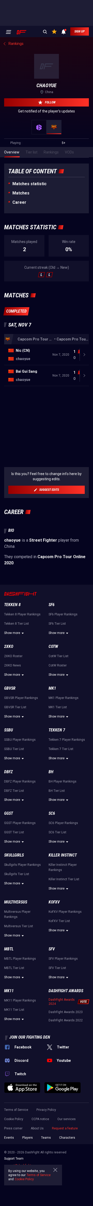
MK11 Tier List (14, 1010)
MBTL (8, 949)
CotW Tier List (58, 656)
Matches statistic (29, 183)
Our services (66, 1119)
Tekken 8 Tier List (16, 623)
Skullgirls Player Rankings (22, 865)
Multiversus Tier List (18, 926)
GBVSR (10, 688)
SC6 (52, 813)
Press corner (13, 1128)
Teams (46, 1137)
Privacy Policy (46, 1110)
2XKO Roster (13, 656)
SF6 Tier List (57, 623)
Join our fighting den (29, 1037)
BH (51, 771)
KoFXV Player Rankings (65, 912)
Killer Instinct (63, 855)
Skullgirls (14, 855)
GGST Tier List (14, 832)
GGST (8, 813)
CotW (53, 646)
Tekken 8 (12, 604)
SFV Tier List (57, 968)
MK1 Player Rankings (64, 698)
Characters (67, 1137)
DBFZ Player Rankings (20, 781)
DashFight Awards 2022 (66, 1020)
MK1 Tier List (58, 707)
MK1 (52, 688)
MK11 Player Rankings (20, 1000)
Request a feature (65, 1128)
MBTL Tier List (14, 968)
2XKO (8, 646)
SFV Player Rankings (63, 958)
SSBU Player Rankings (20, 739)
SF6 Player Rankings (63, 614)
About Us (37, 1128)
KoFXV (54, 902)
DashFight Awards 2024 (62, 1002)
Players (27, 1137)
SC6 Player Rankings (63, 823)
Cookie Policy (13, 1119)
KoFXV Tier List (59, 921)
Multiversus (15, 902)
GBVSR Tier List (15, 707)
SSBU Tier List (14, 749)
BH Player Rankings (62, 781)
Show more (12, 633)
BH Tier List (57, 791)
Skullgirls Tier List (16, 874)
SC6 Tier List (57, 832)
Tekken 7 (57, 730)
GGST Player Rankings (20, 823)
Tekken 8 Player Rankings (22, 614)
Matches (20, 193)
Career (19, 202)
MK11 (9, 990)
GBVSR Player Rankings (21, 698)
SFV (52, 949)
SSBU (8, 730)
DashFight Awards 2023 (66, 1012)
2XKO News (12, 665)
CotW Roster (58, 665)
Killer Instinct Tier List (64, 879)
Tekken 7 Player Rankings (67, 739)
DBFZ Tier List (14, 791)
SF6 (52, 604)
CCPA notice (40, 1119)
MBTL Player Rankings (20, 958)
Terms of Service (16, 1110)
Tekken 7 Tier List (61, 749)
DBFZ (8, 771)
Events (9, 1137)
